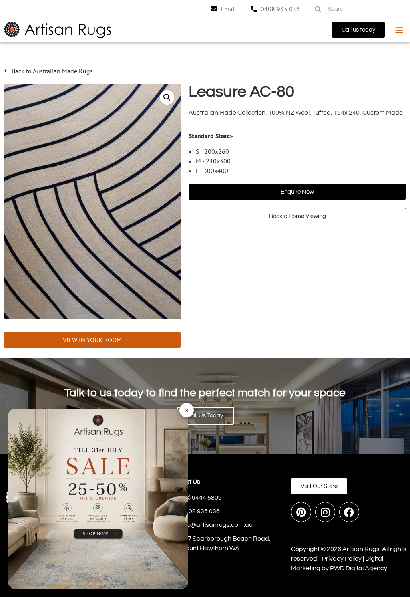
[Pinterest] (301, 512)
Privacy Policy (342, 558)
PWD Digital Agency (358, 568)
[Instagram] (325, 512)
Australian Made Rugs (63, 71)
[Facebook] (349, 512)
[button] (399, 29)
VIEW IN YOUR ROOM (92, 340)
